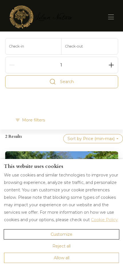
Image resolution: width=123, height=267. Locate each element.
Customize (61, 234)
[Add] (111, 65)
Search (67, 81)
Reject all (61, 246)
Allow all (62, 257)
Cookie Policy (104, 219)
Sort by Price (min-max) (91, 138)
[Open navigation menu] (111, 17)
